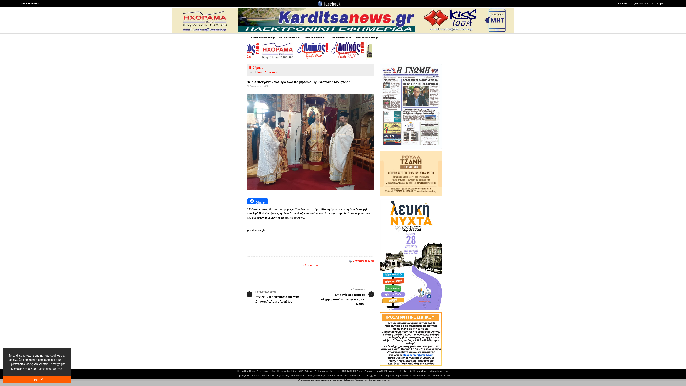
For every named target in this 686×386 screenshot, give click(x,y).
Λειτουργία (271, 72)
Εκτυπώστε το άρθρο (363, 260)
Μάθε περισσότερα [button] (50, 368)
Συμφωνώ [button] (37, 379)
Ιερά (259, 72)
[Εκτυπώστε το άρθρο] (350, 260)
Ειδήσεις (256, 68)
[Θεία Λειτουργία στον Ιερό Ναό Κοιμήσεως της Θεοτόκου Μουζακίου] (310, 142)
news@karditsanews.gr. (436, 371)
